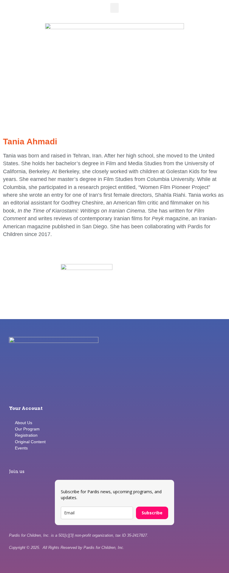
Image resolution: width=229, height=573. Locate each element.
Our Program (27, 429)
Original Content (30, 441)
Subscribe (152, 513)
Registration (26, 435)
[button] (114, 8)
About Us (23, 422)
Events (21, 448)
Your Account (26, 408)
